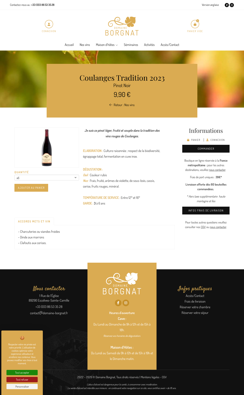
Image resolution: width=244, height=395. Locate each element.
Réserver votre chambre (195, 307)
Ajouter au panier (31, 187)
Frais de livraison (195, 301)
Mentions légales (150, 377)
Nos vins (85, 44)
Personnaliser (22, 386)
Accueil (69, 44)
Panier (195, 139)
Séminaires (131, 44)
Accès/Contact (170, 44)
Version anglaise (210, 4)
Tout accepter (22, 372)
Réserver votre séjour (195, 312)
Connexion (217, 139)
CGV (203, 227)
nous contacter (217, 170)
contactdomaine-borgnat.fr (49, 313)
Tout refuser (22, 379)
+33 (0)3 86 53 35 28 (49, 306)
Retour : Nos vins (123, 105)
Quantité (21, 172)
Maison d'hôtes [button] (105, 44)
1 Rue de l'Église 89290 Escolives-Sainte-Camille (49, 297)
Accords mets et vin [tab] (34, 221)
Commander (206, 148)
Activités (149, 44)
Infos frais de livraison (206, 210)
